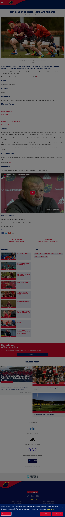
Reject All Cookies (57, 513)
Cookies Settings (6, 513)
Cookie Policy (50, 509)
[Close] (62, 507)
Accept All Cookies (45, 513)
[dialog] (32, 510)
